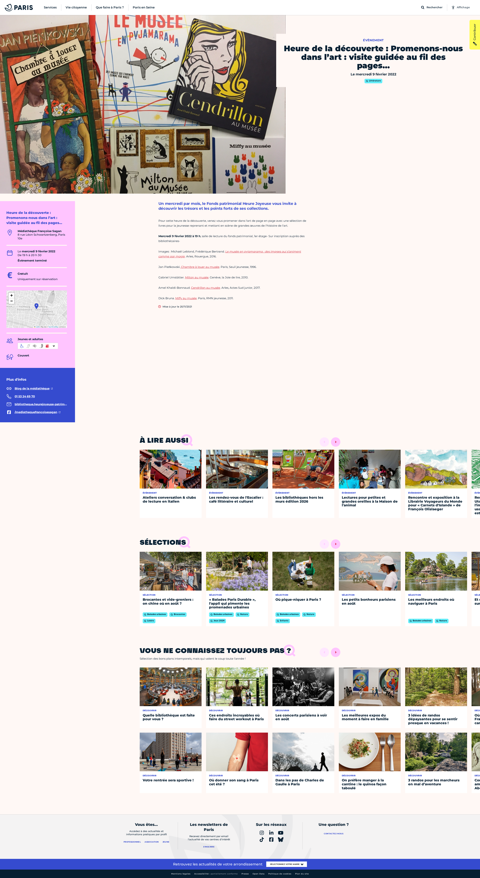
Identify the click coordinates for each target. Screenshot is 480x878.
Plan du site (302, 874)
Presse (245, 874)
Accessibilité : (216, 874)
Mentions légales (180, 874)
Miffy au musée (186, 298)
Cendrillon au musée (205, 287)
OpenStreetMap (53, 327)
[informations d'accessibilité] (38, 346)
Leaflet (37, 327)
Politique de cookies (279, 874)
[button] (36, 306)
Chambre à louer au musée (199, 267)
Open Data (259, 874)
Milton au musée (196, 277)
